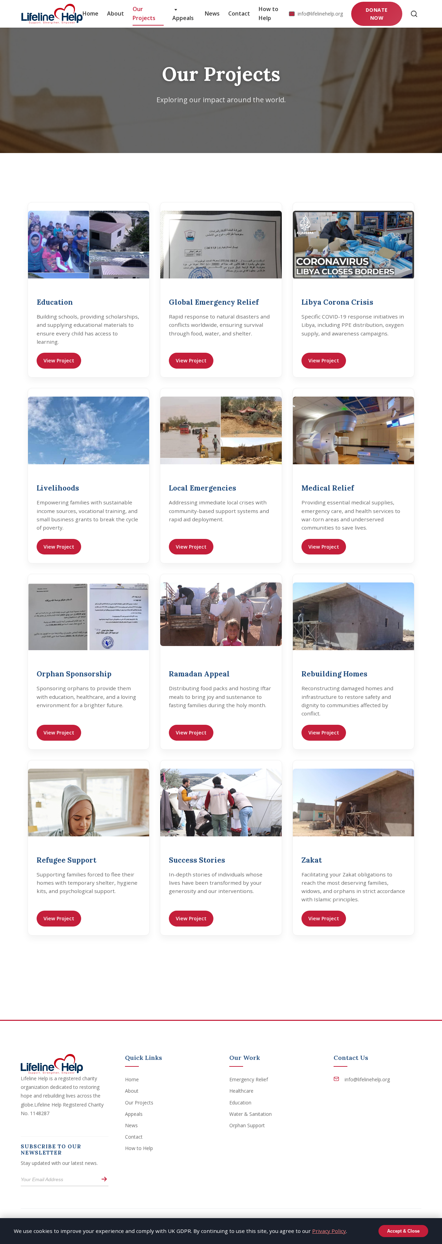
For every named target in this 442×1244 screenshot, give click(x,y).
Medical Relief (327, 488)
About (115, 13)
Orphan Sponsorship (74, 673)
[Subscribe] (104, 1179)
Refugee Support (66, 860)
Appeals (183, 18)
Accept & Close (403, 1231)
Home (90, 13)
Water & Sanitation (250, 1114)
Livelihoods (58, 488)
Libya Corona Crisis (337, 302)
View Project (59, 360)
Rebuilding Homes (334, 673)
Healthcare (241, 1091)
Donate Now (377, 14)
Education (55, 302)
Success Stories (197, 860)
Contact (239, 13)
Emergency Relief (248, 1079)
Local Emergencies (202, 488)
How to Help (268, 13)
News (212, 13)
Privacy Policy (329, 1230)
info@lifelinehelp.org (320, 13)
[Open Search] (414, 13)
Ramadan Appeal (199, 673)
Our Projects (144, 13)
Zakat (311, 860)
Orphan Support (247, 1125)
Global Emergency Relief (214, 302)
